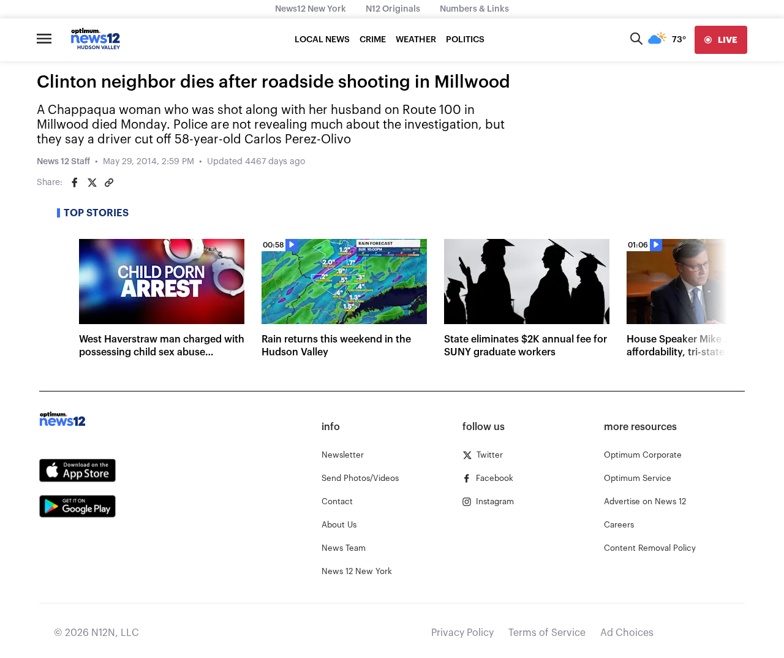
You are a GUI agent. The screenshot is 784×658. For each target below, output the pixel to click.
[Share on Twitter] (92, 182)
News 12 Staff (63, 161)
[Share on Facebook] (75, 182)
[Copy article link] (109, 182)
